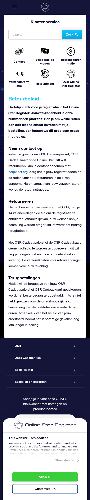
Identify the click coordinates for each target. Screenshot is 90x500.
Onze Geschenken (28, 357)
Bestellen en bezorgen (31, 381)
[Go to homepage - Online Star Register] (45, 7)
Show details (64, 460)
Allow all (45, 477)
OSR (18, 345)
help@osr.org (18, 172)
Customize (42, 489)
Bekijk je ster (24, 369)
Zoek (69, 34)
